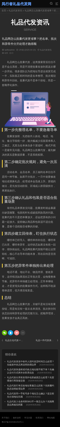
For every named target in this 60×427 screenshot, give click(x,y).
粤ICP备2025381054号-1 (13, 422)
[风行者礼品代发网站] (17, 4)
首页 (4, 10)
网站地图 (51, 418)
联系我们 (39, 418)
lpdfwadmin (10, 50)
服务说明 (17, 418)
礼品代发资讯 (15, 10)
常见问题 (28, 418)
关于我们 (5, 418)
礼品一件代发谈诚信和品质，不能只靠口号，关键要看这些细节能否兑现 (47, 340)
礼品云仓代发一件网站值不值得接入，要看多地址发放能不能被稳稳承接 (14, 340)
